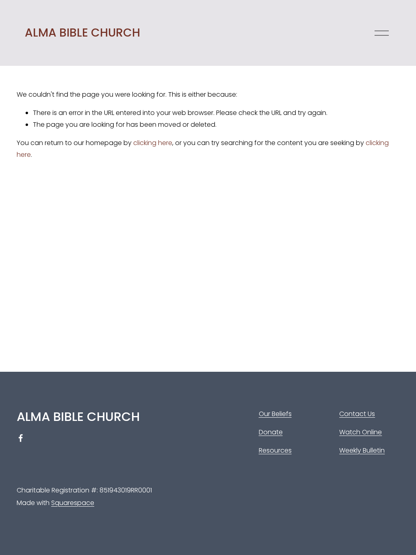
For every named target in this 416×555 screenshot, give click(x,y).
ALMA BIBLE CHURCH (82, 32)
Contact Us (357, 413)
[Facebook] (21, 438)
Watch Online (360, 432)
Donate (271, 432)
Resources (275, 450)
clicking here (152, 142)
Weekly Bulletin (362, 450)
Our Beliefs (275, 413)
